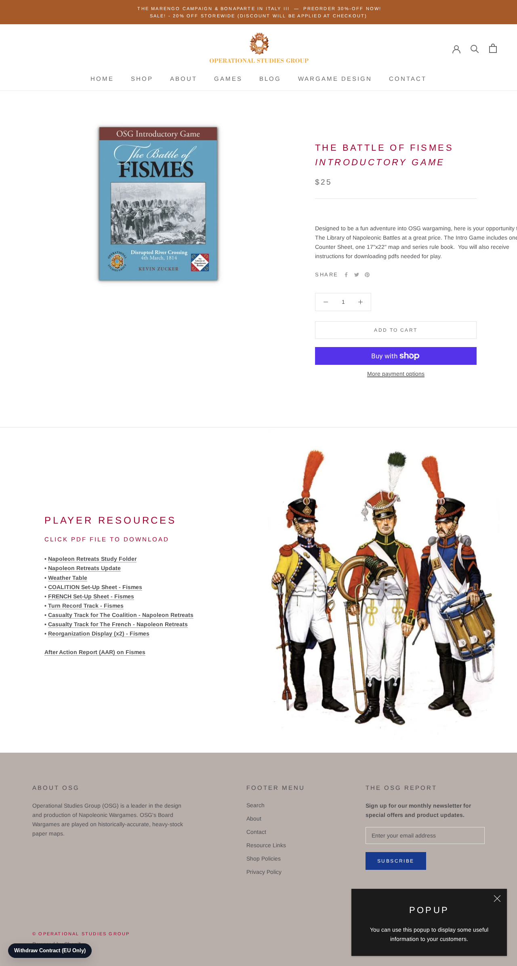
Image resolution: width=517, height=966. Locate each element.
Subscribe (395, 861)
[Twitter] (356, 274)
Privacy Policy (264, 872)
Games (228, 78)
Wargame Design (335, 78)
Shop (142, 78)
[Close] (497, 898)
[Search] (475, 48)
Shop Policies (263, 858)
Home (102, 78)
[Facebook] (346, 274)
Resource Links (266, 845)
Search (255, 805)
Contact (408, 78)
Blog (270, 78)
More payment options (396, 373)
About (183, 78)
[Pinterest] (367, 274)
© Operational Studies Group (81, 933)
